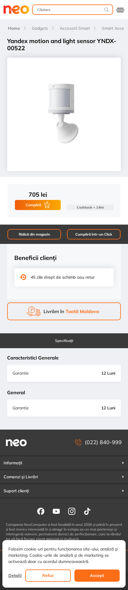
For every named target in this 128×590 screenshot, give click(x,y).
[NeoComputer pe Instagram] (71, 511)
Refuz (48, 575)
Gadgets (40, 28)
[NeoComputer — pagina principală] (16, 442)
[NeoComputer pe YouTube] (56, 511)
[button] (64, 462)
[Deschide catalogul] (120, 10)
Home (14, 28)
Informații (13, 463)
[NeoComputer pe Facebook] (40, 511)
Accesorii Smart (75, 28)
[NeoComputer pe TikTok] (87, 511)
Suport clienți (16, 491)
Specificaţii (64, 340)
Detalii (15, 575)
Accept (97, 575)
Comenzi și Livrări (21, 477)
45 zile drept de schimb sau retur (63, 277)
